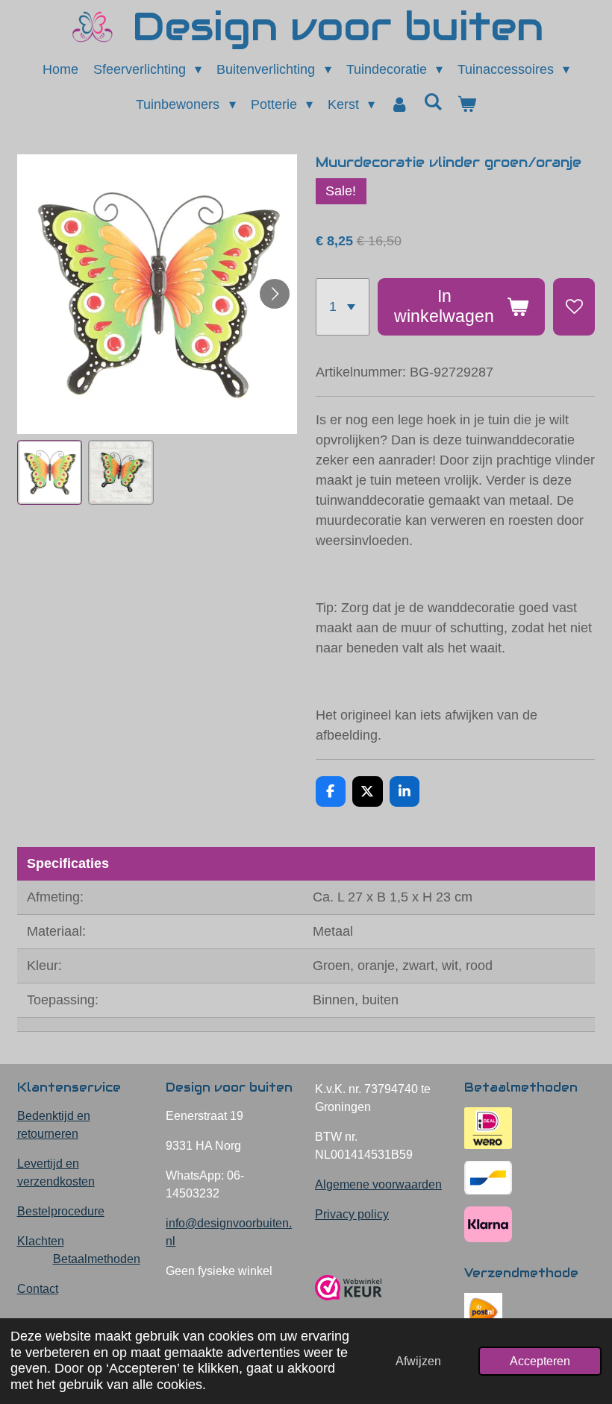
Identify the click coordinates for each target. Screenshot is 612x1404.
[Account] (399, 104)
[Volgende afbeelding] (275, 294)
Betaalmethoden (96, 1259)
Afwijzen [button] (418, 1360)
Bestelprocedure (60, 1211)
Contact (37, 1288)
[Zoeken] (432, 102)
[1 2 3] (342, 307)
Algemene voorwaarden (378, 1184)
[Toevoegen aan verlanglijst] (574, 307)
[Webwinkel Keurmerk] (348, 1306)
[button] (50, 473)
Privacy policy (352, 1214)
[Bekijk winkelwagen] (466, 104)
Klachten (40, 1241)
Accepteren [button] (540, 1360)
